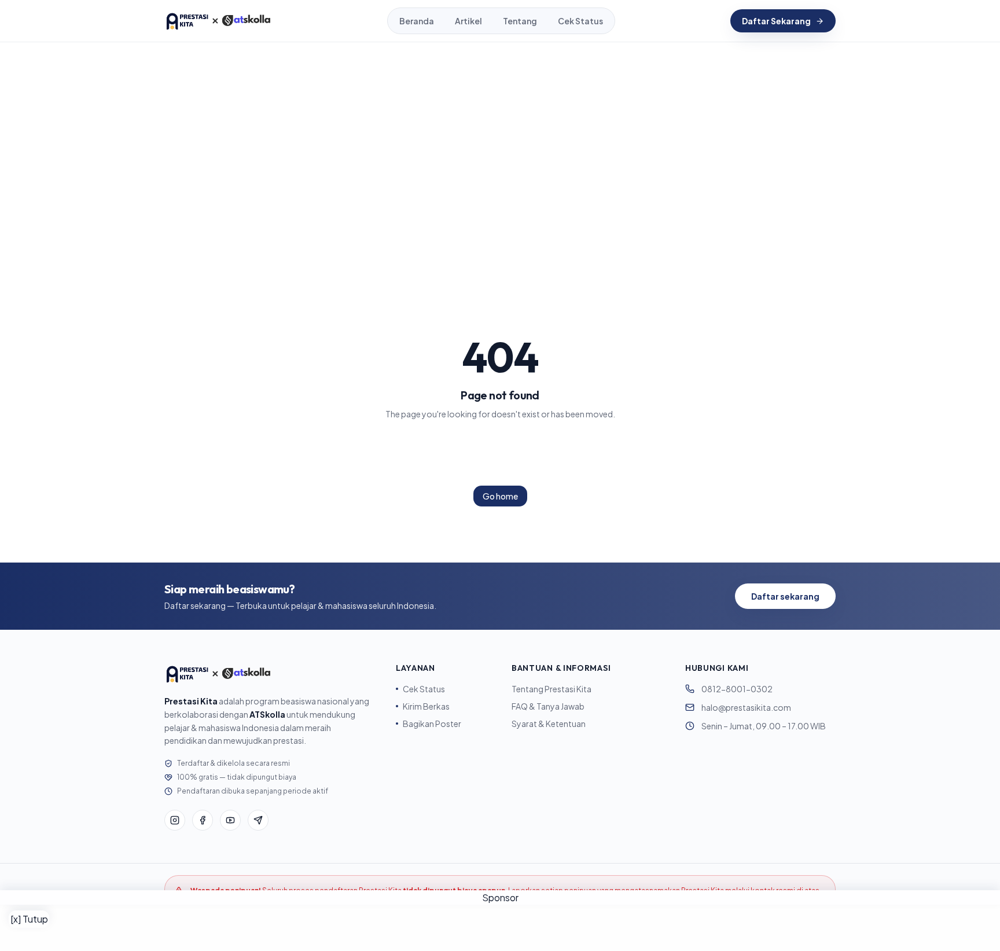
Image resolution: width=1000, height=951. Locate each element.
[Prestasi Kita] (218, 20)
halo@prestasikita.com (746, 707)
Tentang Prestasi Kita (551, 689)
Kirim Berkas (426, 706)
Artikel (468, 21)
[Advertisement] (500, 928)
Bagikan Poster (432, 723)
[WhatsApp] (258, 820)
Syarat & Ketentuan (549, 723)
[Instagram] (174, 820)
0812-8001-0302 (737, 689)
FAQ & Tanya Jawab (548, 706)
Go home (500, 496)
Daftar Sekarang (776, 21)
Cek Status (580, 21)
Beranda (416, 21)
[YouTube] (230, 820)
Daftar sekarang (785, 596)
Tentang (520, 21)
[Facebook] (202, 820)
